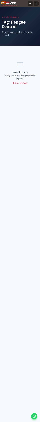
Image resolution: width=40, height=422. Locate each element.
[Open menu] (30, 3)
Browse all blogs (20, 83)
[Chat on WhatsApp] (34, 416)
